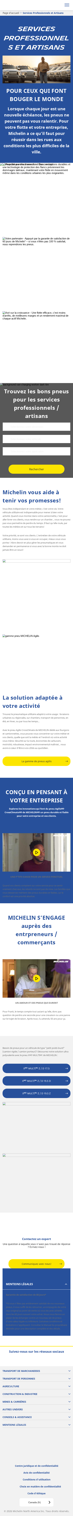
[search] (59, 5)
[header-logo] (16, 5)
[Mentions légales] (36, 271)
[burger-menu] (66, 5)
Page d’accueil (11, 13)
